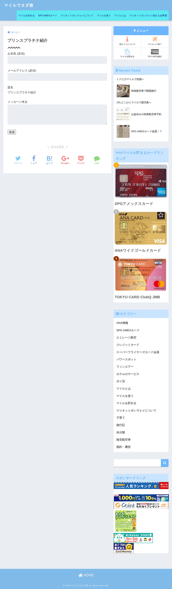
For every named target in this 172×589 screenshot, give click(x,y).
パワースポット (126, 359)
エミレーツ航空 (126, 337)
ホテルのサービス (127, 374)
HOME (88, 575)
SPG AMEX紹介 (155, 56)
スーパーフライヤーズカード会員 (137, 352)
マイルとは (120, 15)
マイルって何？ (155, 44)
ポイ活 (120, 381)
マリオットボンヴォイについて (76, 15)
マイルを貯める (26, 15)
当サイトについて (127, 44)
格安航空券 (123, 439)
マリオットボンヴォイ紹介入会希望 (148, 15)
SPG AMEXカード (47, 15)
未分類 (120, 432)
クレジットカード (127, 344)
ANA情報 (122, 323)
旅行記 (120, 425)
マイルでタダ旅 (18, 5)
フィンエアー (125, 366)
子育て (120, 417)
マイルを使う (104, 15)
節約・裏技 (123, 447)
